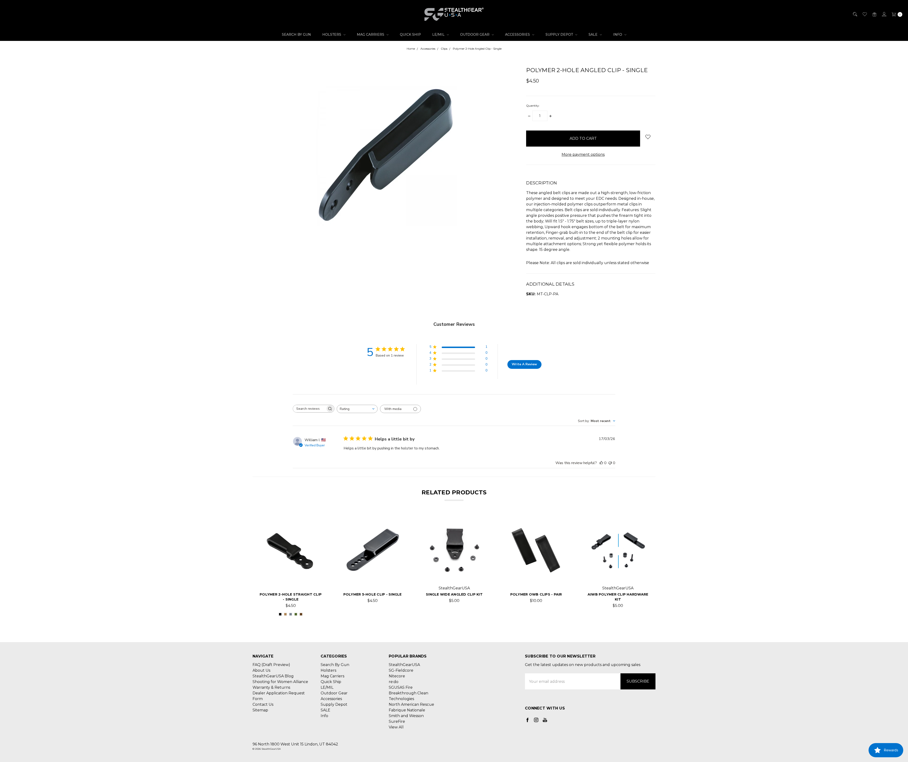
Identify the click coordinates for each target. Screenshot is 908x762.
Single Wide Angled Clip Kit (454, 594)
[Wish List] (864, 14)
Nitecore (397, 676)
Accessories (518, 34)
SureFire (397, 721)
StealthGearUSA (404, 664)
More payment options (583, 154)
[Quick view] (315, 526)
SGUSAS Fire (401, 687)
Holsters (332, 34)
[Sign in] (883, 14)
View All (396, 727)
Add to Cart (372, 575)
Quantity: (533, 105)
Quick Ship (410, 34)
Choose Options (290, 575)
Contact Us (263, 704)
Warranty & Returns (271, 687)
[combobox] (357, 409)
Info (618, 34)
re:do (393, 681)
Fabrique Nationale (407, 710)
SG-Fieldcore (401, 670)
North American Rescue (411, 704)
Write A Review (524, 364)
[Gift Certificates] (874, 14)
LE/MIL (438, 34)
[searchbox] (309, 408)
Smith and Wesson (406, 716)
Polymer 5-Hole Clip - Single (372, 594)
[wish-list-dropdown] (647, 137)
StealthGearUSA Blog (273, 676)
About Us (261, 670)
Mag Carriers (371, 34)
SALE (593, 34)
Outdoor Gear (475, 34)
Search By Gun (296, 34)
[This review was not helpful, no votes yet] (610, 463)
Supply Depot (560, 34)
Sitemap (260, 710)
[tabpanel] (291, 568)
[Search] (854, 14)
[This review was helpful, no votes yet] (601, 463)
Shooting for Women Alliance (280, 681)
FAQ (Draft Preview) (271, 664)
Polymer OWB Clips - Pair (536, 594)
